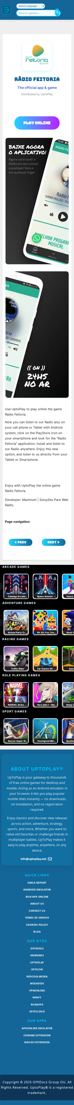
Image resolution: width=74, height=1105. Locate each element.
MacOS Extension (37, 1042)
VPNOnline (37, 990)
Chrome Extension (37, 1035)
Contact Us (37, 910)
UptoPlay (37, 962)
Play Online (37, 122)
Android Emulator (37, 889)
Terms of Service (37, 917)
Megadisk (37, 983)
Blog (37, 931)
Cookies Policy (37, 924)
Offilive (37, 969)
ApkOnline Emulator (37, 1028)
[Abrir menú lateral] (6, 10)
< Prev (20, 542)
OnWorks (37, 955)
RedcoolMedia (37, 976)
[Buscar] (57, 12)
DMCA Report (37, 882)
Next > (54, 542)
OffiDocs (37, 948)
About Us (37, 903)
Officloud (37, 1011)
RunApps (37, 1004)
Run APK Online (37, 896)
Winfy (37, 997)
